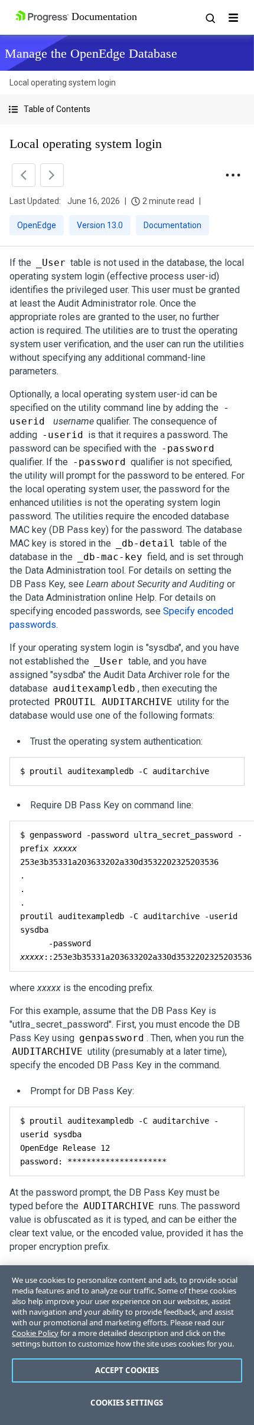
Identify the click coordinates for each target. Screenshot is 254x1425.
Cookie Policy (35, 1333)
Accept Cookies (127, 1370)
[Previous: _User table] (23, 175)
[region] (127, 1345)
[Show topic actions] (233, 175)
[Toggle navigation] (233, 17)
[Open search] (210, 17)
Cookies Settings (126, 1402)
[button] (127, 109)
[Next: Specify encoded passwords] (52, 175)
